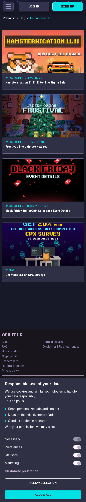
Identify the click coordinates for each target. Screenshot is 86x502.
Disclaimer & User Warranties (61, 346)
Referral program (13, 365)
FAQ (4, 346)
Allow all (43, 494)
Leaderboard (10, 361)
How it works (10, 351)
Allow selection (43, 482)
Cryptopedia (9, 356)
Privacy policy (10, 370)
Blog (5, 341)
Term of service (53, 341)
